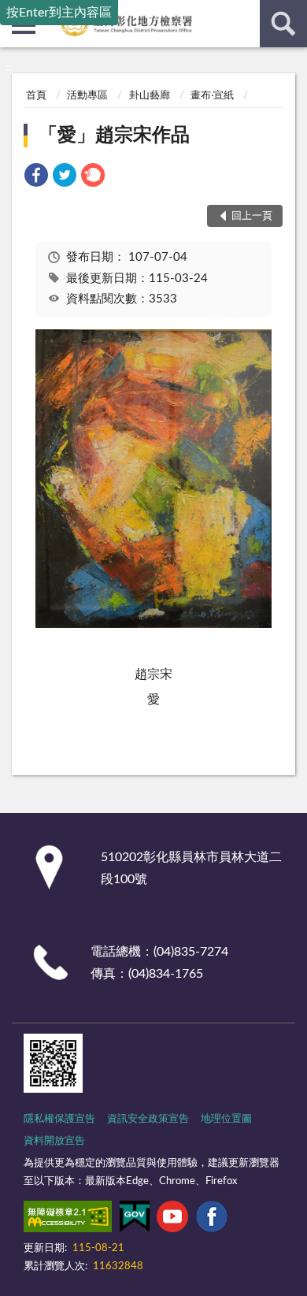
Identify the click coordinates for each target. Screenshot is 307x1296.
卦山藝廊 (149, 96)
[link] (36, 177)
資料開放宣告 (54, 1141)
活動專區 (87, 96)
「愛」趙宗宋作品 (114, 135)
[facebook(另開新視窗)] (211, 1219)
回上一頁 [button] (251, 216)
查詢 (283, 23)
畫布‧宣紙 (212, 96)
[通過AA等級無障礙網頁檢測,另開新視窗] (68, 1219)
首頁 (36, 96)
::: (7, 67)
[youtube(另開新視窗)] (172, 1219)
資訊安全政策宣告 (148, 1119)
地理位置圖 (226, 1119)
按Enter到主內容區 (59, 12)
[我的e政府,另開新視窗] (135, 1219)
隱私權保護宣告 (59, 1119)
